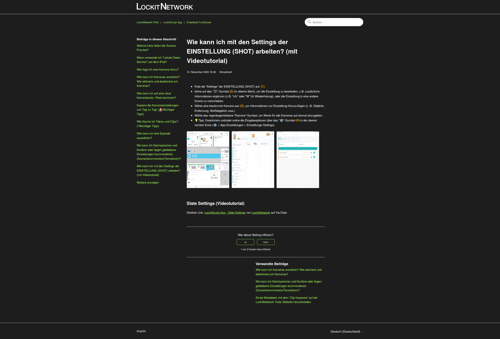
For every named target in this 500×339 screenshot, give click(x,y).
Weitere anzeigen (148, 182)
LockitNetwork (261, 212)
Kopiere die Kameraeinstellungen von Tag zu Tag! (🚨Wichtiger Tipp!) (158, 109)
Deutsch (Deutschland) (346, 331)
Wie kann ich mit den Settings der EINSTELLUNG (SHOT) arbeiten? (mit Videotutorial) (158, 170)
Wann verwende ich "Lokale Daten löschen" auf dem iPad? (158, 59)
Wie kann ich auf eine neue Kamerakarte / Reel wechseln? (156, 95)
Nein (265, 242)
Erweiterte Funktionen (199, 22)
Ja (245, 242)
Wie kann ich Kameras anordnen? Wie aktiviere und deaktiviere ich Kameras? (158, 81)
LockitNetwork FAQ (148, 22)
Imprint (141, 331)
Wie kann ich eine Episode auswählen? (153, 135)
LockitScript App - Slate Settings (225, 212)
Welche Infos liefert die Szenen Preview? (156, 47)
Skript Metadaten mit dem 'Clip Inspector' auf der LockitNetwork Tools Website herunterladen (287, 299)
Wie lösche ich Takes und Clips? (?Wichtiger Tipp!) (157, 123)
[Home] (165, 6)
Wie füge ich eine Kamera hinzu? (158, 69)
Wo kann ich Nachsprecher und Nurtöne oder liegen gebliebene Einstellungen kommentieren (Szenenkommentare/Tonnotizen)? (159, 152)
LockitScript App (172, 22)
